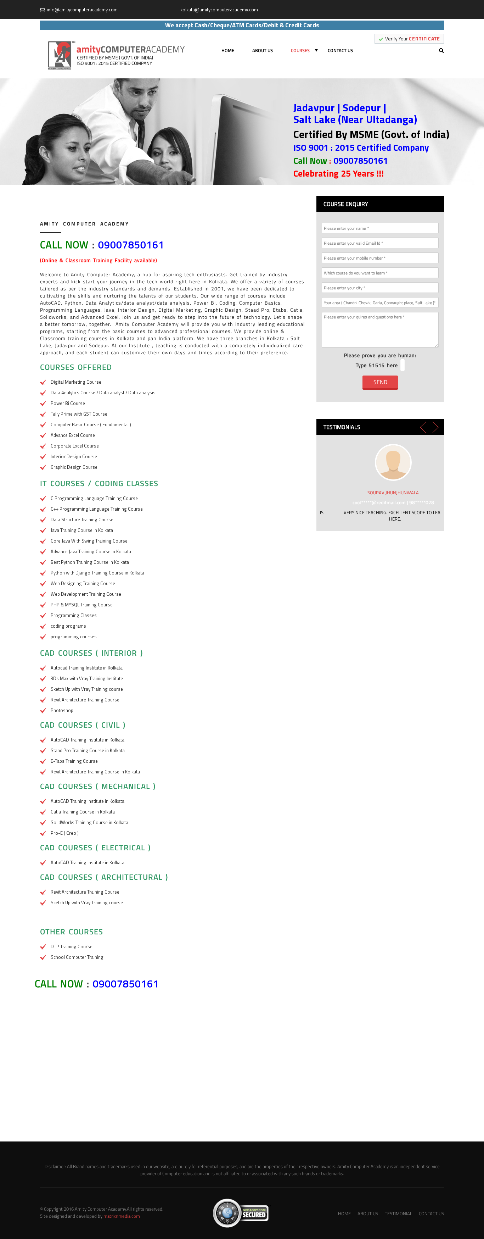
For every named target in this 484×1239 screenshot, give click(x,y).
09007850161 (360, 160)
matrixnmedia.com (121, 1215)
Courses (300, 50)
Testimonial (398, 1213)
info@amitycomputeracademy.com (82, 9)
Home (227, 50)
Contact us (340, 50)
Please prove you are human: (380, 360)
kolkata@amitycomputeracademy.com (219, 9)
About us (262, 50)
